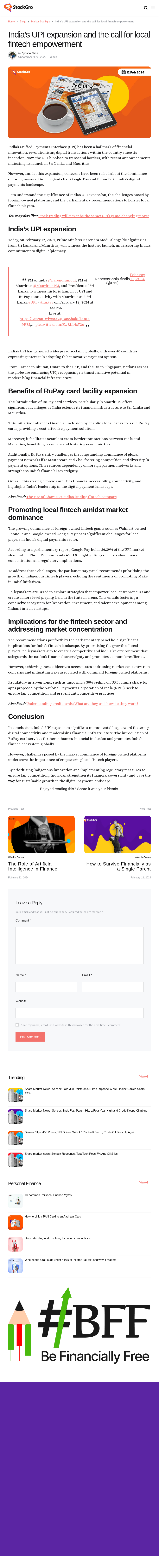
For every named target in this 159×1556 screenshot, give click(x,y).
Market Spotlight (40, 21)
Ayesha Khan (30, 53)
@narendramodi (62, 280)
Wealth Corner (16, 857)
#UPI (32, 302)
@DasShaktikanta (74, 319)
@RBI (25, 324)
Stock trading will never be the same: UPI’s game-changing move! (93, 216)
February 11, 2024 (137, 277)
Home (11, 21)
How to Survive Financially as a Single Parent (118, 866)
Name (21, 975)
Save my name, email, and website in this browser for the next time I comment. (71, 1025)
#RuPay (46, 302)
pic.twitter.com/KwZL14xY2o (59, 324)
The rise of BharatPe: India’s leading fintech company (71, 497)
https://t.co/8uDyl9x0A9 (39, 319)
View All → (145, 1076)
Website (21, 1001)
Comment (23, 920)
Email (87, 975)
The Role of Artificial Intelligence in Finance (32, 866)
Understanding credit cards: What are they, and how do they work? (82, 704)
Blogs (23, 21)
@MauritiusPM (46, 286)
